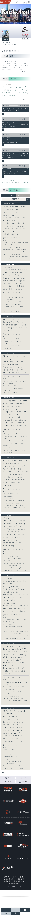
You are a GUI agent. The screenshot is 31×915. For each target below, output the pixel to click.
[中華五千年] (8, 868)
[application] (15, 105)
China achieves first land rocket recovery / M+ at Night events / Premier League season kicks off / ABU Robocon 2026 (15, 364)
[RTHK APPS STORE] (8, 857)
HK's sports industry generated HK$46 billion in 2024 (15, 436)
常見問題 (21, 879)
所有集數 (5, 39)
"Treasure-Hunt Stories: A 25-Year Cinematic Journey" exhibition (15, 556)
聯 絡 (9, 781)
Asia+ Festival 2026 (12, 302)
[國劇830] (8, 812)
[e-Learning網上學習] (22, 812)
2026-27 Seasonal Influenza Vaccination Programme (13, 752)
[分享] (21, 778)
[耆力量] (8, 845)
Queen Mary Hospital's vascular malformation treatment (13, 443)
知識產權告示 (9, 879)
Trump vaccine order (12, 626)
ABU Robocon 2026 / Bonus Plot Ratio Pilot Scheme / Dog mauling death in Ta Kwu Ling (15, 325)
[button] (3, 105)
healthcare (23, 182)
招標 (22, 877)
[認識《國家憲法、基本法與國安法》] (22, 834)
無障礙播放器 (19, 881)
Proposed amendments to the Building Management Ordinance (15, 622)
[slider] (13, 105)
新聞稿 (7, 877)
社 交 (25, 778)
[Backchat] (15, 14)
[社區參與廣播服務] (22, 823)
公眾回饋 (24, 781)
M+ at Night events (12, 386)
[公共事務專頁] (8, 823)
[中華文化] (8, 834)
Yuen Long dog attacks (13, 501)
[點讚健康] (8, 800)
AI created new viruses (14, 448)
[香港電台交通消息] (5, 778)
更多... (24, 71)
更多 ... (3, 773)
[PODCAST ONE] (22, 857)
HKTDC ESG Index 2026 (14, 311)
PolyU (15, 182)
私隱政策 (7, 881)
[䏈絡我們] (5, 781)
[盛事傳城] (22, 845)
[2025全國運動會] (8, 789)
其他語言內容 (14, 883)
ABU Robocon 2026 (12, 339)
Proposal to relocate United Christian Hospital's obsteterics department (15, 631)
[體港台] (22, 789)
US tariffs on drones (12, 561)
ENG (20, 2)
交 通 (9, 778)
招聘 (15, 877)
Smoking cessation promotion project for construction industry (13, 307)
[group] (24, 105)
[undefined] (17, 2)
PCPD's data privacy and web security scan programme (14, 496)
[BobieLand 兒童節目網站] (22, 800)
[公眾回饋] (20, 781)
